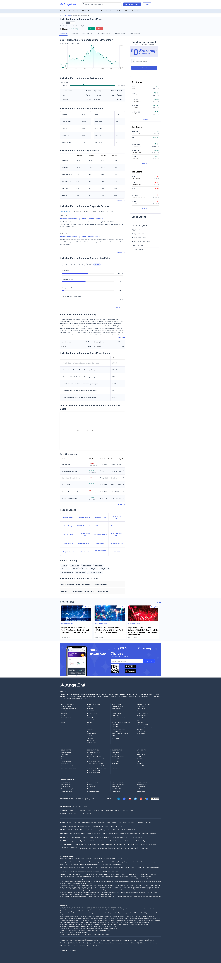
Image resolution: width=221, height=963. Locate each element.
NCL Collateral (134, 943)
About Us (63, 711)
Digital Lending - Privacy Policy (78, 943)
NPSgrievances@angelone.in (67, 926)
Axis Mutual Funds (106, 844)
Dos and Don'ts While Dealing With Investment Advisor (127, 940)
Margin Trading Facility (107, 810)
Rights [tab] (101, 211)
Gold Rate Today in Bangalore (147, 833)
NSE (68, 23)
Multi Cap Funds (143, 848)
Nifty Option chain (73, 830)
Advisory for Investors (122, 943)
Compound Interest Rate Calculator (121, 722)
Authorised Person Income (93, 761)
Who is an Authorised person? (94, 756)
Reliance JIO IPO (141, 754)
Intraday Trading (141, 715)
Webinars (63, 720)
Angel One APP (74, 810)
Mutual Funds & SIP (79, 11)
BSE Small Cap (75, 565)
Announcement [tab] (66, 211)
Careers (63, 722)
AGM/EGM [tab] (110, 211)
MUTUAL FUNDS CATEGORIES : (69, 848)
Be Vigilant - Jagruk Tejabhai (68, 768)
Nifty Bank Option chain (87, 830)
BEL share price (116, 791)
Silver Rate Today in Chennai (117, 837)
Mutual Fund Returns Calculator (120, 733)
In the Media (64, 715)
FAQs (146, 940)
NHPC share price (91, 784)
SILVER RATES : (64, 837)
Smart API (117, 810)
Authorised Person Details (93, 770)
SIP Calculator (80, 572)
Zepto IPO (139, 761)
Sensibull (71, 813)
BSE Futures (120, 826)
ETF (88, 724)
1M (89, 73)
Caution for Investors (93, 945)
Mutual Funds (90, 708)
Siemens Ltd (66, 485)
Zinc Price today (103, 841)
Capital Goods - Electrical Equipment (77, 26)
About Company (120, 33)
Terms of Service (101, 934)
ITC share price (141, 786)
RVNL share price (91, 786)
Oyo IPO (139, 756)
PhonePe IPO (140, 763)
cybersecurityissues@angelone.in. (109, 928)
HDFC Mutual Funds (119, 844)
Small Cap (63, 26)
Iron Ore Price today (128, 841)
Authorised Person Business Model (95, 765)
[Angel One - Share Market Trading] (68, 4)
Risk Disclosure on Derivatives (76, 945)
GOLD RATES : (64, 833)
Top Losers (115, 765)
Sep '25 (73, 264)
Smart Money (64, 754)
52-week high (87, 565)
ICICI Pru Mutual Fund (133, 844)
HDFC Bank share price (92, 782)
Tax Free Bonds (91, 736)
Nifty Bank (94, 569)
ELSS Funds (83, 848)
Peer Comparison (134, 33)
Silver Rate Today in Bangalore (98, 837)
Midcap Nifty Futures (97, 826)
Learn (90, 11)
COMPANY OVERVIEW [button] (67, 704)
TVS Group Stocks (137, 249)
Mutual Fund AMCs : (66, 844)
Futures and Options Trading (144, 726)
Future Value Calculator (118, 720)
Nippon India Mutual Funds (148, 844)
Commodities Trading (142, 724)
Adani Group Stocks (138, 222)
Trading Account (141, 711)
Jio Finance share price (143, 789)
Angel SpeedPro (94, 810)
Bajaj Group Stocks (138, 230)
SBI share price (90, 789)
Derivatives (140, 722)
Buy (91, 28)
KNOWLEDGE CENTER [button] (143, 704)
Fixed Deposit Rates (127, 810)
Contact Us (64, 713)
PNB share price (116, 786)
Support (135, 11)
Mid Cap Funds (132, 848)
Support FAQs (91, 799)
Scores (108, 940)
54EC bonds (90, 738)
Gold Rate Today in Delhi (94, 833)
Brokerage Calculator (117, 706)
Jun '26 (97, 264)
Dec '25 (81, 264)
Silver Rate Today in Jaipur (135, 837)
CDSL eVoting (143, 943)
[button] (92, 584)
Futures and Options (92, 720)
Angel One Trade (84, 810)
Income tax (140, 729)
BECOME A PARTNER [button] (93, 750)
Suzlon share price (66, 784)
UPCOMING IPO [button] (141, 750)
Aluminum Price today (90, 841)
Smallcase (78, 813)
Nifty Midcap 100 (112, 822)
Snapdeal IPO (140, 765)
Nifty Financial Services (89, 822)
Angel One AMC (77, 806)
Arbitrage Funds (114, 848)
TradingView (97, 813)
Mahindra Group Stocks (139, 237)
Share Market (140, 717)
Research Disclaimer (66, 940)
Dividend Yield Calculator (118, 717)
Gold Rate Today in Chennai (110, 833)
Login (147, 4)
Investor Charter (109, 943)
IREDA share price (65, 786)
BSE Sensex (65, 569)
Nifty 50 (84, 569)
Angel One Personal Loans (95, 943)
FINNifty (64, 565)
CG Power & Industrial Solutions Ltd (73, 492)
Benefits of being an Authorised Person (97, 759)
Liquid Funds (92, 848)
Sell (99, 28)
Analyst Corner (141, 733)
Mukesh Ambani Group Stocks (141, 241)
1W (86, 73)
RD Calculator (115, 726)
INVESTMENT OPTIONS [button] (93, 704)
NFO (88, 715)
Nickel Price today (115, 841)
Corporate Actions (87, 33)
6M (95, 73)
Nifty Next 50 (105, 569)
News (97, 11)
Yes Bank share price (66, 791)
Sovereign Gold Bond (92, 740)
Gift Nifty (76, 569)
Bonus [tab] (86, 211)
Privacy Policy (91, 934)
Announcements (116, 754)
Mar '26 (89, 264)
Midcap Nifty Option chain (103, 830)
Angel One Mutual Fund (81, 844)
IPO (138, 720)
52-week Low (115, 761)
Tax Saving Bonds (91, 742)
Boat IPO (139, 759)
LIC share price (141, 791)
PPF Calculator (116, 736)
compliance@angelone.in (102, 924)
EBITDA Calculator (116, 731)
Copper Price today (76, 841)
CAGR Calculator (116, 715)
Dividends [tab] (77, 211)
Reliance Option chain (119, 830)
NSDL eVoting (153, 943)
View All (158, 602)
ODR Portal (63, 945)
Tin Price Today (140, 841)
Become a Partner (116, 11)
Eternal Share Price (117, 789)
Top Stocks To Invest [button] (68, 780)
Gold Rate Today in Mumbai (77, 833)
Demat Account (141, 708)
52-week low (99, 565)
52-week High (115, 759)
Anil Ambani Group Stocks (140, 226)
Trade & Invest (65, 11)
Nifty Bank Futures (83, 826)
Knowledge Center (66, 752)
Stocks (88, 706)
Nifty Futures (72, 826)
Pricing (127, 11)
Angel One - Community (67, 765)
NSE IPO (139, 752)
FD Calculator (115, 724)
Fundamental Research (67, 759)
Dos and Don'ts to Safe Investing (95, 940)
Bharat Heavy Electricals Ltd (71, 478)
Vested (90, 813)
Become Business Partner (93, 752)
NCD (88, 731)
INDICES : (63, 822)
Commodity (90, 729)
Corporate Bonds (91, 733)
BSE (73, 23)
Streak (85, 813)
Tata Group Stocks (137, 245)
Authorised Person (142, 731)
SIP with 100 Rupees (92, 711)
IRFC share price (65, 782)
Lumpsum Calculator (95, 572)
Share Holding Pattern (104, 33)
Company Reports (66, 763)
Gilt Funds (123, 848)
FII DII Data (114, 768)
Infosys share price (142, 784)
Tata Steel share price (117, 782)
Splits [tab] (94, 211)
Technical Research (66, 761)
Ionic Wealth (86, 806)
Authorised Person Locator (94, 772)
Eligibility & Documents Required (95, 763)
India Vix (140, 822)
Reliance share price (142, 782)
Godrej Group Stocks (138, 233)
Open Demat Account (132, 4)
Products (104, 11)
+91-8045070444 (88, 928)
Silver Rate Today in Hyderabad (79, 837)
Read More (121, 337)
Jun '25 (65, 264)
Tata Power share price (93, 791)
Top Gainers (115, 763)
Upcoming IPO (90, 717)
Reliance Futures (109, 826)
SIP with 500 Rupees (92, 713)
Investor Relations (66, 717)
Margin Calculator (67, 572)
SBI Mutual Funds (94, 844)
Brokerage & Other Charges (68, 708)
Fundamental (63, 33)
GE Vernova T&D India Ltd (70, 498)
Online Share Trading (142, 713)
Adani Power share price (118, 784)
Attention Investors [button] (67, 856)
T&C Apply (152, 940)
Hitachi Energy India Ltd (69, 471)
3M (92, 73)
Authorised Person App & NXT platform (97, 768)
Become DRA (90, 754)
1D (82, 73)
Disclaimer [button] (64, 905)
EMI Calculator (115, 738)
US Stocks (89, 722)
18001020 (80, 799)
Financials (74, 33)
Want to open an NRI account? (144, 73)
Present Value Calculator (118, 729)
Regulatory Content (79, 940)
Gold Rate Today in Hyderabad (128, 833)
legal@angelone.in (105, 930)
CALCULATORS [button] (116, 704)
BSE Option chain (132, 830)
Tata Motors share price (67, 789)
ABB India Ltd (66, 464)
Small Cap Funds (102, 848)
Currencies (89, 726)
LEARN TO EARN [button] (66, 750)
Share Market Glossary (118, 756)
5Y (102, 73)
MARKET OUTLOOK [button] (117, 750)
